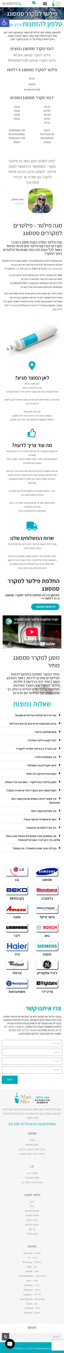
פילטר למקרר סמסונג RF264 (32, 55)
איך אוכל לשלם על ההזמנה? (41, 828)
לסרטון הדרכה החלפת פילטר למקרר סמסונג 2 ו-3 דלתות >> (32, 596)
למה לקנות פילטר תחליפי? (42, 740)
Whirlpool (25, 268)
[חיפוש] (5, 1336)
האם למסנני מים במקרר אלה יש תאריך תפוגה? (31, 790)
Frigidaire (10, 268)
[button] (4, 22)
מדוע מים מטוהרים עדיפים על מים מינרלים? (32, 724)
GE (50, 268)
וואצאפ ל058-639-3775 (24, 1030)
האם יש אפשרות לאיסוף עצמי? (39, 819)
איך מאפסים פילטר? (45, 757)
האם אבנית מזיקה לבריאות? (41, 774)
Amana (14, 264)
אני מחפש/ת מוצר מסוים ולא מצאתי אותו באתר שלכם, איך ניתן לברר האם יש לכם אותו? (32, 838)
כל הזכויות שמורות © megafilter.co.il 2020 (32, 1348)
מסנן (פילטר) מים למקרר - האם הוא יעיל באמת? (30, 782)
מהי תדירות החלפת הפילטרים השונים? (35, 715)
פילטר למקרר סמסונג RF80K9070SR (32, 60)
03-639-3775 (32, 24)
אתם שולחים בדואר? (45, 732)
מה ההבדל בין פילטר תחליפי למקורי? (36, 749)
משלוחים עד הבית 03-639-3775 (32, 1123)
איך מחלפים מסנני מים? (43, 811)
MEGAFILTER (55, 283)
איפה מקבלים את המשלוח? (41, 765)
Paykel (44, 268)
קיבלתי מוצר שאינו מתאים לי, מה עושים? (34, 848)
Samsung (57, 268)
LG (17, 268)
